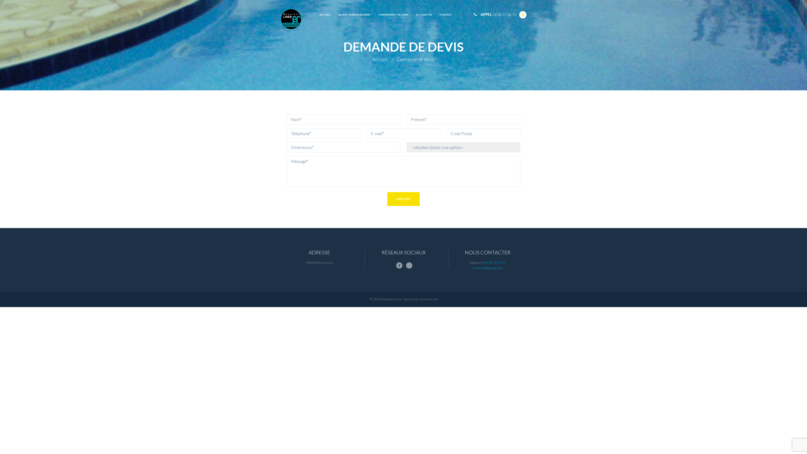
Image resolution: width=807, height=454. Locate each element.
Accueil (380, 59)
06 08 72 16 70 (504, 14)
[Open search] (523, 14)
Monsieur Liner (391, 299)
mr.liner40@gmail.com (487, 268)
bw (435, 299)
